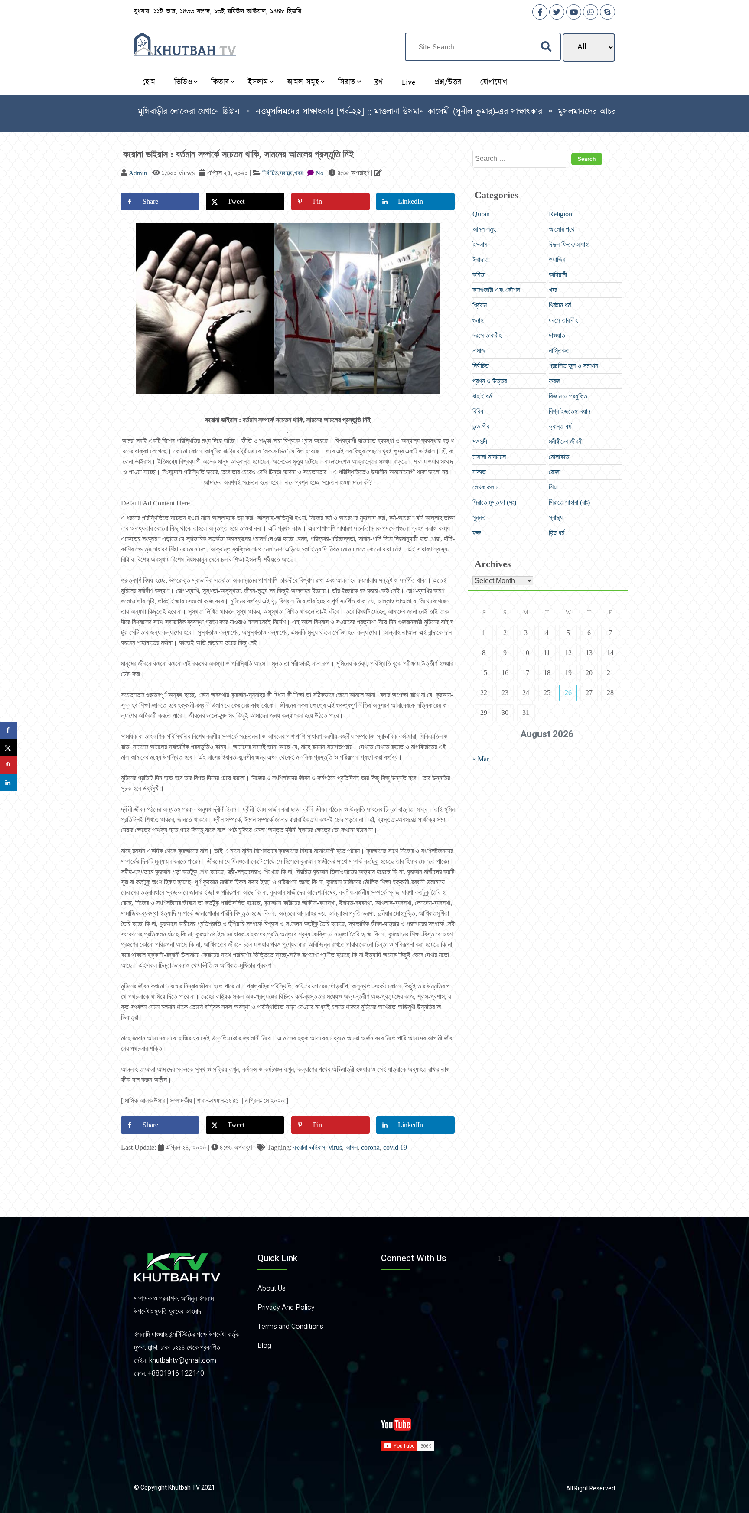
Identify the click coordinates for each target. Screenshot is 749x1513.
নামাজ (478, 350)
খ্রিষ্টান (479, 305)
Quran (481, 214)
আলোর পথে (562, 229)
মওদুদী (479, 441)
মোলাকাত (559, 456)
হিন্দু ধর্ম (556, 532)
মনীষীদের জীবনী (566, 441)
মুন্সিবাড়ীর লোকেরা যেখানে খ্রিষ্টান (145, 112)
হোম (149, 82)
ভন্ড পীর (480, 426)
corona (370, 1147)
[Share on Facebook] (8, 730)
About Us (271, 1288)
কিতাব (220, 82)
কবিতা (478, 274)
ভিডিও (183, 82)
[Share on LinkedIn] (8, 782)
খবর (298, 173)
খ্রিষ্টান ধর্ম (560, 305)
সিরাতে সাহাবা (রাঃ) (569, 502)
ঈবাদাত (480, 259)
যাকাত (479, 472)
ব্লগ (378, 82)
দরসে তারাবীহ (563, 320)
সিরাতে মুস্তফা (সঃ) (494, 502)
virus (335, 1147)
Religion (560, 214)
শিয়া (553, 487)
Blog (264, 1345)
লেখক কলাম (485, 487)
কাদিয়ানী (558, 274)
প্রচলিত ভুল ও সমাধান (573, 365)
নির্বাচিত (270, 173)
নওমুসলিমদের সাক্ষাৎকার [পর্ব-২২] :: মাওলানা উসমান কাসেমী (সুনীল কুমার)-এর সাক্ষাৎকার (355, 112)
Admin (138, 173)
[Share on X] (8, 747)
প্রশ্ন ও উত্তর (489, 381)
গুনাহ (477, 320)
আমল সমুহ (303, 82)
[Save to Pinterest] (8, 765)
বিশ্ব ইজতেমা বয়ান (569, 411)
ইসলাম (258, 82)
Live (408, 82)
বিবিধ (477, 411)
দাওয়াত (557, 335)
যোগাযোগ (493, 82)
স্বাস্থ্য (286, 173)
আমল (351, 1147)
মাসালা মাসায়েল (489, 456)
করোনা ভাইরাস (309, 1147)
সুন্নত (479, 517)
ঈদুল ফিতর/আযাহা (569, 244)
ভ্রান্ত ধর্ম (560, 426)
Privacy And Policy (286, 1307)
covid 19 (395, 1147)
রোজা (554, 472)
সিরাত (346, 82)
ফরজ (554, 381)
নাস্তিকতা (560, 350)
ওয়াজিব (557, 259)
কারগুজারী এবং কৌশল (496, 289)
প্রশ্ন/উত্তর (447, 82)
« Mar (480, 759)
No (320, 173)
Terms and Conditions (290, 1326)
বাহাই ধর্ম (482, 396)
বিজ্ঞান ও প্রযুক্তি (568, 396)
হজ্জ (476, 532)
